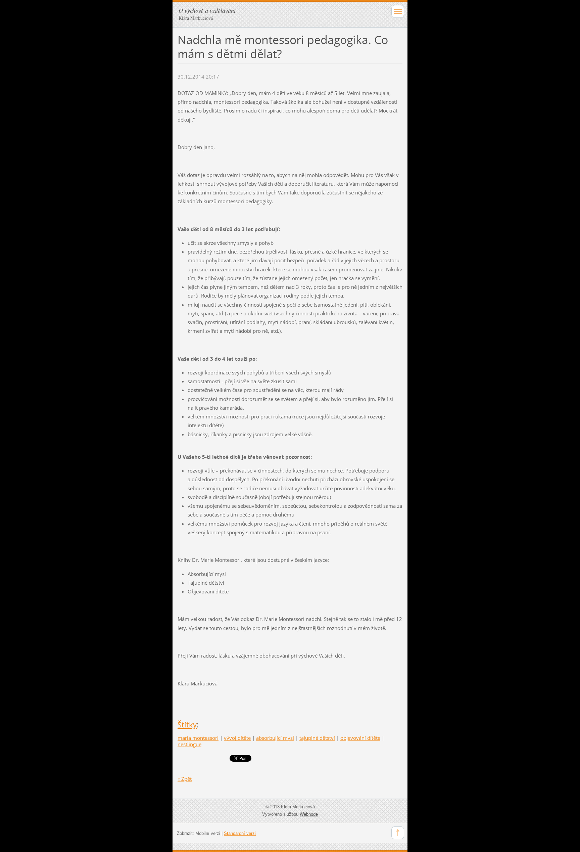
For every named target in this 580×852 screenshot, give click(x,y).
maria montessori (198, 737)
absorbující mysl (275, 737)
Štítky (187, 724)
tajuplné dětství (317, 737)
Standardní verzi (240, 833)
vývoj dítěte (237, 737)
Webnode (309, 814)
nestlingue (189, 744)
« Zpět (185, 778)
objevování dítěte (360, 737)
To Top (397, 832)
